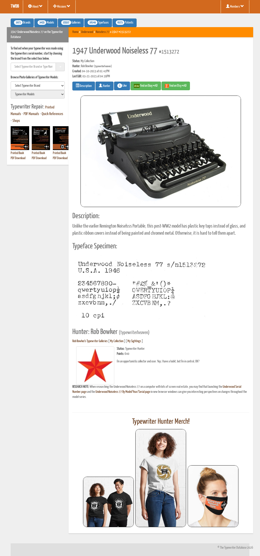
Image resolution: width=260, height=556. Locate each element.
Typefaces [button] (99, 23)
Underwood (87, 32)
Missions (62, 6)
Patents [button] (125, 23)
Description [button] (85, 86)
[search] (38, 85)
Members (235, 6)
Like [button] (123, 86)
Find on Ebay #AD (149, 85)
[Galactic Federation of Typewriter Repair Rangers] (160, 478)
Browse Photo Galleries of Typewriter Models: (34, 77)
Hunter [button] (106, 86)
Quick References (52, 114)
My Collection (116, 341)
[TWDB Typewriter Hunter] (108, 502)
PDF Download (18, 158)
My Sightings (134, 341)
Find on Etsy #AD (178, 85)
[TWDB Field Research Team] (213, 496)
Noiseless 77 (102, 32)
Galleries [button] (71, 23)
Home (75, 32)
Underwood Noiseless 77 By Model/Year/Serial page (122, 392)
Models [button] (46, 23)
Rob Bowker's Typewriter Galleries (90, 341)
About (35, 6)
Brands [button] (23, 23)
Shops (16, 121)
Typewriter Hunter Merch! (161, 421)
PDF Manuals (31, 114)
